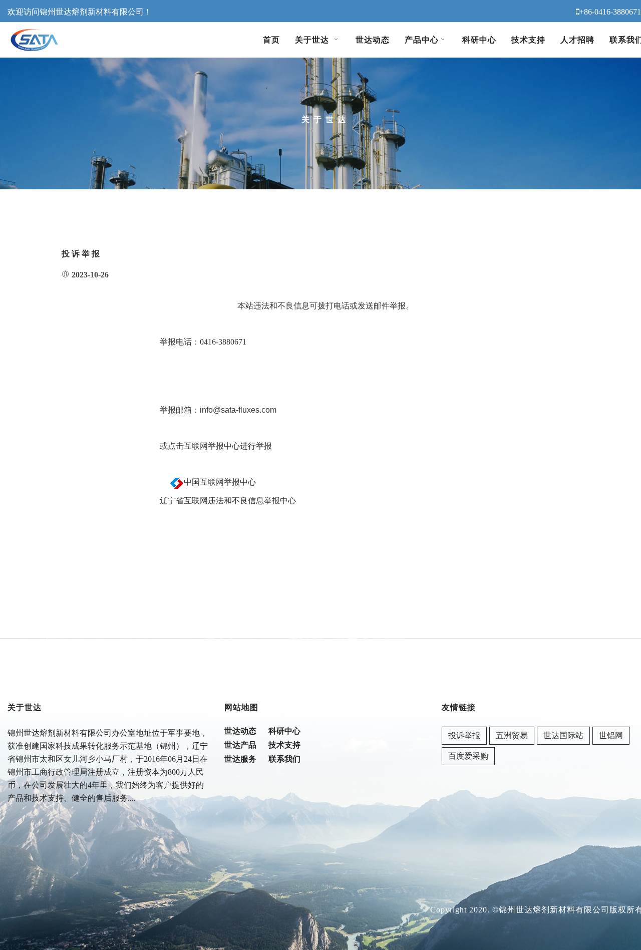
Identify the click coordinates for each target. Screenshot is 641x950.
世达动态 (373, 40)
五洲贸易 (512, 735)
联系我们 (284, 759)
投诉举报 (464, 735)
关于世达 (313, 40)
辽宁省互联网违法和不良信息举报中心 (228, 500)
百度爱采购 (468, 756)
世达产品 (240, 745)
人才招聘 (577, 40)
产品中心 (422, 40)
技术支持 (528, 40)
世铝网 (611, 735)
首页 (271, 40)
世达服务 (240, 759)
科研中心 (479, 40)
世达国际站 (563, 735)
